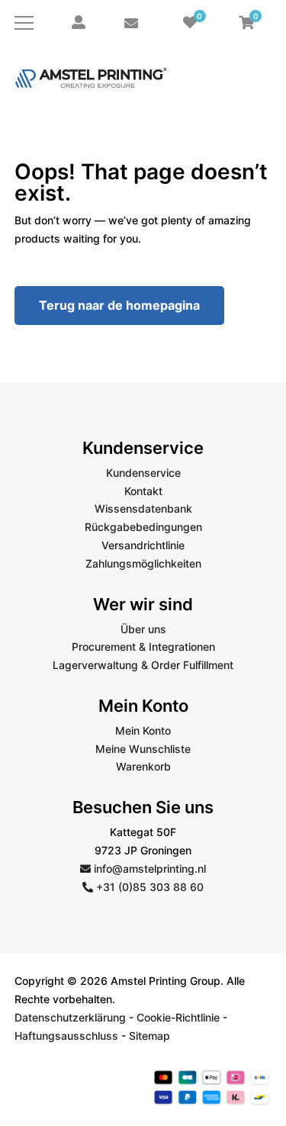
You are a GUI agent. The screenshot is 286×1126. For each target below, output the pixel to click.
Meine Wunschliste (143, 748)
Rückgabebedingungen (143, 526)
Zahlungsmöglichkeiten (143, 563)
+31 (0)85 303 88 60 (148, 886)
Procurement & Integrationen (143, 646)
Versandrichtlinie (143, 545)
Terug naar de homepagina (119, 305)
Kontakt (143, 490)
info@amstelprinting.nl (148, 868)
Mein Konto (143, 730)
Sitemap (149, 1035)
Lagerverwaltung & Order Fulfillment (143, 664)
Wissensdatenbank (143, 508)
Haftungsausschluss (66, 1035)
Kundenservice (143, 472)
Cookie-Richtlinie (178, 1017)
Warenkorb (143, 766)
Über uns (143, 629)
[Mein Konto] (78, 22)
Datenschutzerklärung (70, 1017)
